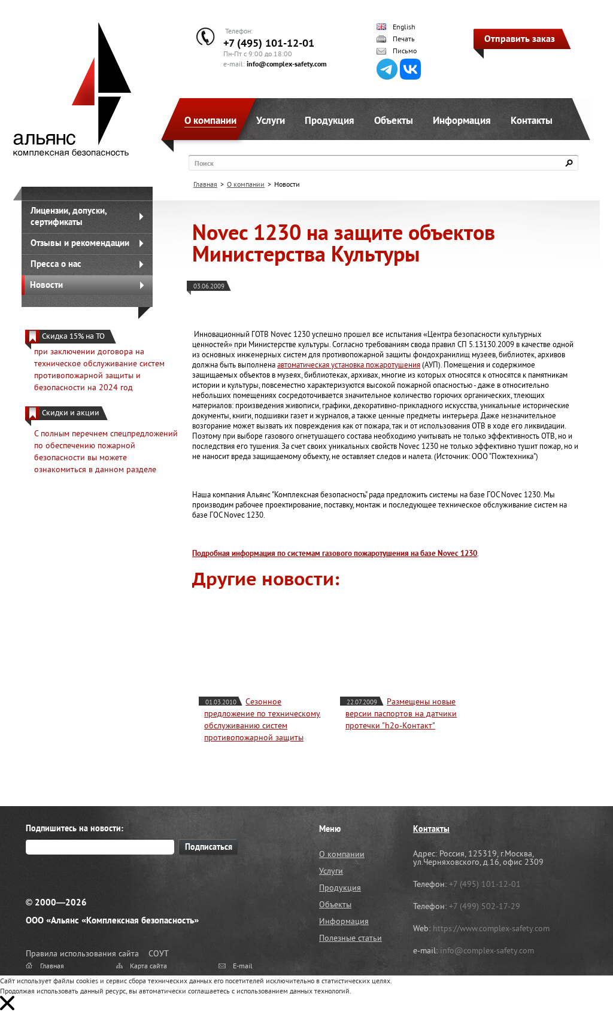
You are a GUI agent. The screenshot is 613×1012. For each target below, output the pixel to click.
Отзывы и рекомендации (80, 242)
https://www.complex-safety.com (491, 928)
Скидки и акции (70, 412)
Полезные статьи (350, 937)
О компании (210, 120)
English (404, 27)
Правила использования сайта (82, 953)
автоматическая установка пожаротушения (348, 365)
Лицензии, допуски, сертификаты (69, 216)
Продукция (329, 120)
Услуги (270, 120)
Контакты (532, 120)
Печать (404, 39)
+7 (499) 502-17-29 (484, 906)
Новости (46, 284)
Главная (205, 184)
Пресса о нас (56, 263)
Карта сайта (148, 965)
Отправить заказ (519, 38)
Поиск (204, 163)
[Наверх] (574, 973)
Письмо (405, 51)
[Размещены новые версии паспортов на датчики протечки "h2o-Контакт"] (410, 639)
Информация (462, 120)
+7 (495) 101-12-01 (268, 43)
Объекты (393, 120)
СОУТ (158, 953)
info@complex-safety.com (287, 63)
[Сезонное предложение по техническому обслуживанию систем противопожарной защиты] (268, 639)
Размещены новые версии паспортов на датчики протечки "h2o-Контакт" (401, 713)
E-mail (243, 965)
